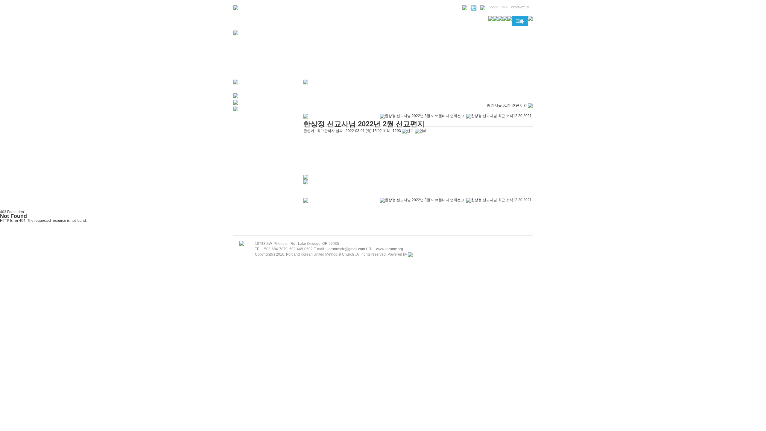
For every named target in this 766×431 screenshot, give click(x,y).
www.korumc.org (389, 249)
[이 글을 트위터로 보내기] (305, 178)
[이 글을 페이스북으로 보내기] (305, 183)
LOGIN (493, 7)
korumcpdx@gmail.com (346, 249)
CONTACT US (520, 7)
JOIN (504, 7)
